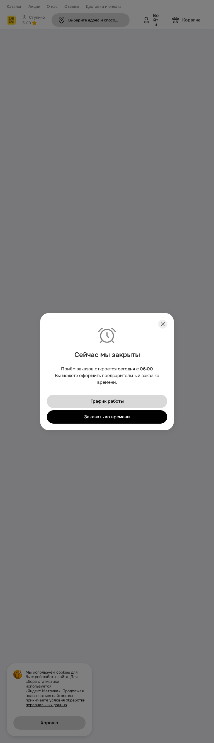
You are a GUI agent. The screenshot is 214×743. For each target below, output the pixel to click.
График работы (107, 401)
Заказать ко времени (107, 416)
